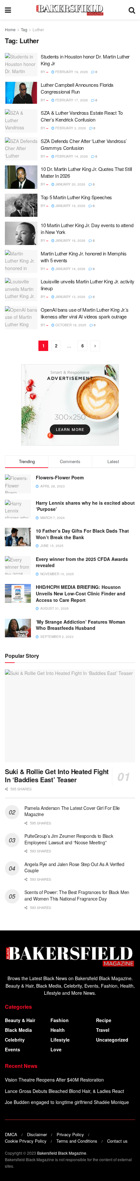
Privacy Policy (70, 1134)
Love (56, 1049)
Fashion (59, 1020)
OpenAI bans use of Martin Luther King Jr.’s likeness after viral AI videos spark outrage (85, 313)
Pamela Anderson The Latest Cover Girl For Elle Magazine (72, 811)
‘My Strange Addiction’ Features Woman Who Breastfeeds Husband (80, 624)
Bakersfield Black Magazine (61, 1153)
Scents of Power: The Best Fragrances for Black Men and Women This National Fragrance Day (76, 895)
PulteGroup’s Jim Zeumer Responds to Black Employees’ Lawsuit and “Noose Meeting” (68, 839)
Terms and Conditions (76, 1141)
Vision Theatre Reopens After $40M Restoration (54, 1079)
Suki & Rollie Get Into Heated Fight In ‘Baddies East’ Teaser (57, 775)
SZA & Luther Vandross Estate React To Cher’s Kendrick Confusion (82, 116)
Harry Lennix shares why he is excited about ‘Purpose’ (85, 506)
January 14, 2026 (69, 268)
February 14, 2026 (71, 156)
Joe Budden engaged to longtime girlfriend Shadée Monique (67, 1102)
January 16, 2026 (69, 240)
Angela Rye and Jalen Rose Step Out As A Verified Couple (74, 867)
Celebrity (15, 1039)
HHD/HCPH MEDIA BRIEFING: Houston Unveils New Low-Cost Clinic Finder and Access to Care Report (80, 593)
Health (57, 1030)
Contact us (117, 1141)
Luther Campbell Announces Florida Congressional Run (77, 88)
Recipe (103, 1020)
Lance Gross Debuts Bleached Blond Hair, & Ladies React (64, 1091)
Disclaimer (37, 1134)
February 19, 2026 (71, 72)
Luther (38, 29)
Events (12, 1049)
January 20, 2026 (69, 184)
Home (10, 29)
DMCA (11, 1134)
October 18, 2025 (70, 325)
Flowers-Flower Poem (60, 477)
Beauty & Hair (20, 1020)
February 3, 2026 (70, 128)
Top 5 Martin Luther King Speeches (76, 197)
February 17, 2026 (71, 100)
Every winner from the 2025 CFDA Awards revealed (82, 562)
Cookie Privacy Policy (26, 1141)
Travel (102, 1030)
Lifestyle (60, 1039)
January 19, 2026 (69, 205)
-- (47, 72)
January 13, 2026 (69, 296)
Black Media (18, 1030)
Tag (24, 29)
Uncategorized (112, 1039)
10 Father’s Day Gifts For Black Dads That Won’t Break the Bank (82, 533)
